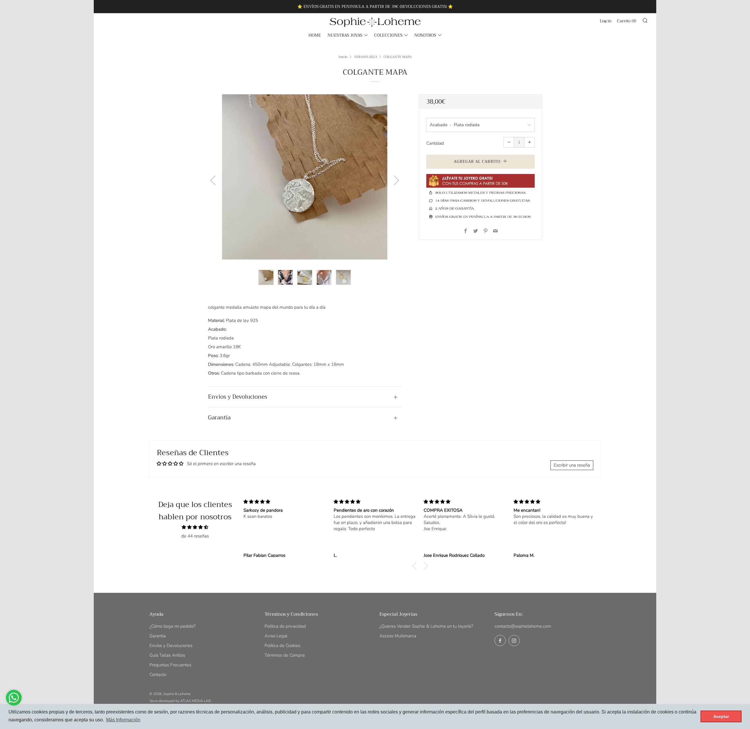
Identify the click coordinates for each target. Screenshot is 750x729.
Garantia (157, 636)
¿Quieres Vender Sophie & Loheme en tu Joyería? (426, 626)
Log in (605, 20)
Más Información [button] (123, 719)
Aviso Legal (276, 636)
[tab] (266, 277)
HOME (314, 35)
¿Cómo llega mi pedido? (172, 626)
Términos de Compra (285, 655)
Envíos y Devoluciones (170, 645)
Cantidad (435, 143)
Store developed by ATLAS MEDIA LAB (180, 701)
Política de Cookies (282, 645)
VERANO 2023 (365, 57)
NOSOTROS (425, 35)
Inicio (343, 57)
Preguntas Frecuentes (170, 665)
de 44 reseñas (195, 536)
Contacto (157, 674)
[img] (195, 527)
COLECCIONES (388, 35)
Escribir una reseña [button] (572, 465)
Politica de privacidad (285, 626)
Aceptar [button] (721, 716)
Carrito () (626, 20)
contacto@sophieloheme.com (523, 626)
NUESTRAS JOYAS (345, 35)
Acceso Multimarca (397, 636)
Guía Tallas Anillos (167, 655)
